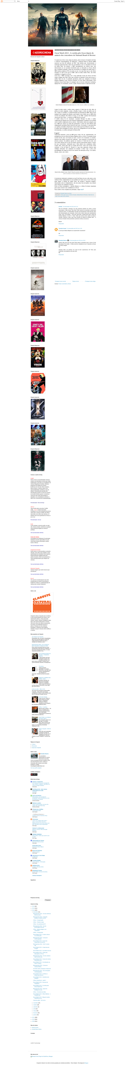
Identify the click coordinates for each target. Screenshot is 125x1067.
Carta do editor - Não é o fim (38, 689)
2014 (33, 906)
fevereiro (35, 1012)
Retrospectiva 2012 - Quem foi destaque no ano (40, 989)
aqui (82, 189)
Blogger (86, 1063)
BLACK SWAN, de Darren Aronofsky (39, 871)
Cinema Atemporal (36, 875)
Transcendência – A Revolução (38, 861)
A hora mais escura (65, 194)
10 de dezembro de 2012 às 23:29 (77, 240)
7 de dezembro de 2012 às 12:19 (74, 228)
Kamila (60, 206)
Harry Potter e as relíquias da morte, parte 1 (45, 718)
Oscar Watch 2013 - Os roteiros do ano (42, 950)
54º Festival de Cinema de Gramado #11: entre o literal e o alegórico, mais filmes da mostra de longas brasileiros (41, 784)
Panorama (34, 746)
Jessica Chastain (72, 194)
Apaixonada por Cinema (38, 840)
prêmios (67, 196)
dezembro (35, 912)
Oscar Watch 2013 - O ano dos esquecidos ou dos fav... (40, 941)
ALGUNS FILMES (36, 860)
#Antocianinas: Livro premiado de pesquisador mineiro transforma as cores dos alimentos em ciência (40, 798)
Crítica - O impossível (38, 932)
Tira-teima (41, 666)
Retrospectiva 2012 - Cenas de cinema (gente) (40, 938)
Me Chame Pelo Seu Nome (38, 841)
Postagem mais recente (60, 281)
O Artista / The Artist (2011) (38, 866)
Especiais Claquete (36, 747)
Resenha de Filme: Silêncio (38, 846)
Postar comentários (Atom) (65, 283)
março (34, 1010)
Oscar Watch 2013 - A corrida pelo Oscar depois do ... (41, 986)
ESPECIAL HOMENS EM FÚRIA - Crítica (44, 678)
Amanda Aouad (62, 228)
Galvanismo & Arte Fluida (38, 855)
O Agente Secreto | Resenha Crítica (39, 815)
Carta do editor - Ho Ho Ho (39, 1000)
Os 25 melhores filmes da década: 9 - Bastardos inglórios (45, 655)
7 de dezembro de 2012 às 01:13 (70, 206)
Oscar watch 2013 (61, 196)
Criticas (33, 744)
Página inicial (75, 281)
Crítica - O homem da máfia (39, 992)
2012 (33, 910)
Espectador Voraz (36, 845)
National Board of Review (82, 194)
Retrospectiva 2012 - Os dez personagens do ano (39, 927)
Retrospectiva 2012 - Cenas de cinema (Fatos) (40, 966)
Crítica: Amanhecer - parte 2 (39, 980)
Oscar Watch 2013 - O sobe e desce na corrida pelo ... (41, 935)
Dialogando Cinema (37, 870)
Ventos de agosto (36, 851)
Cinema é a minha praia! (38, 828)
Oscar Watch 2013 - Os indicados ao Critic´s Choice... (41, 963)
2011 (33, 1017)
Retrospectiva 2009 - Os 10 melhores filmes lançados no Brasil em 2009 (40, 645)
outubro (35, 1004)
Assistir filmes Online (36, 1029)
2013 (33, 908)
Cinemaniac (35, 819)
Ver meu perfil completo (36, 768)
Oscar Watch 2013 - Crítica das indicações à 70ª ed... (40, 953)
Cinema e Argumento (37, 781)
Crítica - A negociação (38, 920)
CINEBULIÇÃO (36, 865)
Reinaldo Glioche (63, 240)
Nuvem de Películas (37, 850)
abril (34, 1008)
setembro (35, 1006)
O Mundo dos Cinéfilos (37, 809)
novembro (35, 1002)
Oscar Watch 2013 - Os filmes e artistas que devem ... (40, 974)
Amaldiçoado (35, 856)
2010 (33, 1019)
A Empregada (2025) (36, 810)
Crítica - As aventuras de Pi (39, 924)
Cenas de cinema (43, 697)
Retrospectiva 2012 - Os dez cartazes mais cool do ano (41, 956)
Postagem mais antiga (90, 281)
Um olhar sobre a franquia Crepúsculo (42, 968)
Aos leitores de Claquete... (38, 636)
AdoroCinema (35, 1027)
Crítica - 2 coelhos (43, 707)
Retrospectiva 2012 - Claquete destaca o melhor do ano (40, 917)
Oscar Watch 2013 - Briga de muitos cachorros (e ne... (41, 998)
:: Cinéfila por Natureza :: (38, 814)
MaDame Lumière (36, 803)
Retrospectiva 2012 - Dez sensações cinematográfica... (41, 971)
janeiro (35, 1014)
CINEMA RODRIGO (37, 834)
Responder (61, 223)
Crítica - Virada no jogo (38, 922)
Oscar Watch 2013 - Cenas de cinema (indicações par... (42, 959)
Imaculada (34, 791)
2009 (33, 1021)
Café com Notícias (36, 795)
